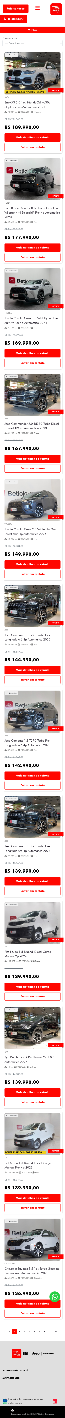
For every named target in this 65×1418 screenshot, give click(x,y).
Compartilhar (12, 55)
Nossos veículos (13, 1370)
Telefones (14, 18)
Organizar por (9, 38)
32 (56, 1331)
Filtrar (34, 30)
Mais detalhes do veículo (32, 137)
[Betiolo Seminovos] (56, 8)
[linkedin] (54, 1401)
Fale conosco (16, 8)
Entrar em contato (32, 147)
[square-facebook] (50, 1393)
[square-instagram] (57, 1393)
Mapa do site (11, 1378)
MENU (37, 12)
